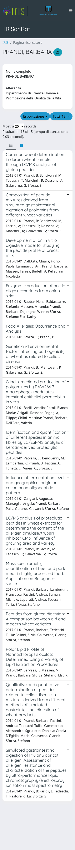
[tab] (11, 145)
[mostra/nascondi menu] (70, 11)
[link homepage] (15, 11)
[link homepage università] (48, 11)
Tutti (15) (60, 116)
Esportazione (34, 116)
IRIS (5, 42)
